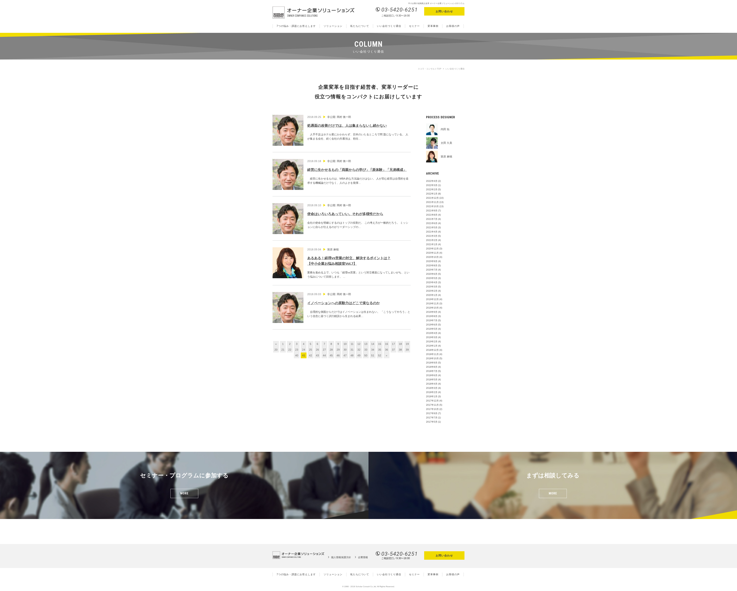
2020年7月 (431, 269)
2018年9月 (431, 362)
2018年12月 (432, 350)
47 (345, 355)
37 (393, 349)
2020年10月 (432, 257)
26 (317, 349)
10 (345, 343)
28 (331, 349)
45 (331, 355)
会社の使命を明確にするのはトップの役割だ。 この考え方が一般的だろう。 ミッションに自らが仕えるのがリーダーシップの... (357, 216)
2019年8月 (431, 316)
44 (324, 355)
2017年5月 (431, 421)
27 (324, 349)
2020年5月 (431, 278)
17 (393, 343)
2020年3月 (431, 286)
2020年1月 (431, 295)
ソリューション (333, 26)
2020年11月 (432, 253)
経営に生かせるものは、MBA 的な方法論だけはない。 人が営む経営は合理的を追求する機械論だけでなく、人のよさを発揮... (357, 172)
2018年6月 (431, 375)
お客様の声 (453, 26)
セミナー (414, 26)
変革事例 (433, 26)
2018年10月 (432, 358)
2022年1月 (431, 193)
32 (358, 349)
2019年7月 (431, 320)
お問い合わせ (444, 11)
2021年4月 (431, 231)
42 (310, 355)
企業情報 (363, 557)
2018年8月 (431, 367)
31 (352, 349)
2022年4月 (431, 181)
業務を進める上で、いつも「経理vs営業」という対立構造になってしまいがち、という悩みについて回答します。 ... (358, 263)
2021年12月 (432, 198)
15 (379, 343)
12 (358, 343)
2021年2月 (431, 240)
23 (296, 349)
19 (407, 343)
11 (352, 343)
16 (386, 343)
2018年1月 (431, 396)
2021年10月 (432, 206)
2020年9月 (431, 261)
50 (365, 355)
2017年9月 (431, 413)
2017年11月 (432, 405)
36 (386, 349)
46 (338, 355)
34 (372, 349)
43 (317, 355)
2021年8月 (431, 215)
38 (400, 349)
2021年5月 (431, 227)
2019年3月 (431, 337)
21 (282, 349)
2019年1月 (431, 345)
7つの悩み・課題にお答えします (296, 26)
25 (310, 349)
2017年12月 (432, 400)
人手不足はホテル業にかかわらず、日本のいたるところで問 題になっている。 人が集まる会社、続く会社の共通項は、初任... (357, 127)
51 (372, 355)
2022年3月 (431, 185)
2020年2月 (431, 291)
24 (303, 349)
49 (358, 355)
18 (400, 343)
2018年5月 (431, 379)
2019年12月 (432, 299)
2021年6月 (431, 223)
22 (289, 349)
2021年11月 (432, 202)
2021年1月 (431, 244)
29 (338, 349)
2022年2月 (431, 189)
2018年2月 (431, 392)
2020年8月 (431, 265)
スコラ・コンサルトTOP (429, 69)
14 (372, 343)
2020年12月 (432, 248)
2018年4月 (431, 383)
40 (296, 355)
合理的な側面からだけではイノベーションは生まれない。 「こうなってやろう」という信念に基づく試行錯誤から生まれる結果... (358, 305)
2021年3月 (431, 236)
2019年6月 (431, 324)
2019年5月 (431, 329)
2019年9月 (431, 312)
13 (365, 343)
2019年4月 (431, 333)
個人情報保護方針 (341, 557)
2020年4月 (431, 282)
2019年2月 (431, 341)
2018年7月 (431, 371)
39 (407, 349)
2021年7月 (431, 219)
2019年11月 (432, 303)
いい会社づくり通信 (389, 26)
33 (365, 349)
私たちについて (359, 26)
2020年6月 (431, 274)
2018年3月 (431, 388)
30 (345, 349)
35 (379, 349)
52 (379, 355)
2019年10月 (432, 307)
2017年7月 (431, 417)
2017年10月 (432, 409)
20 (276, 349)
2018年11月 (432, 354)
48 (352, 355)
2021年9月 (431, 210)
